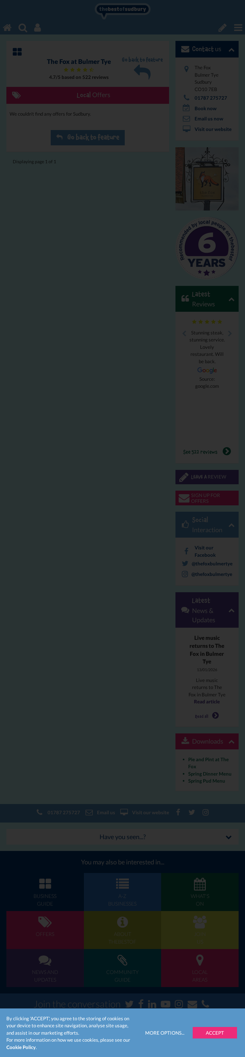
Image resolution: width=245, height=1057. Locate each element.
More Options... (164, 1033)
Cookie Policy (21, 1047)
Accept (215, 1033)
